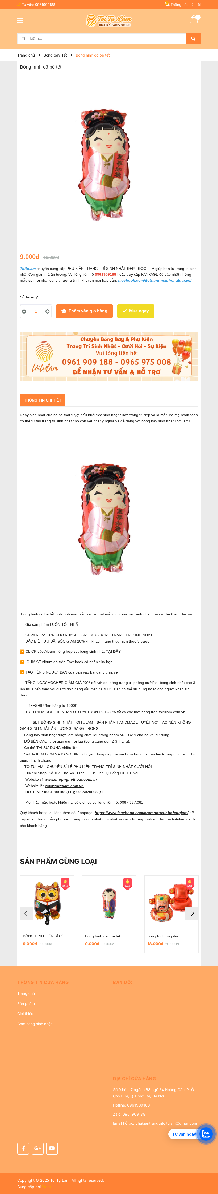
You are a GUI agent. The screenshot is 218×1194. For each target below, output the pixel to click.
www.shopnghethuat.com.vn (71, 779)
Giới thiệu (25, 1013)
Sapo (46, 1186)
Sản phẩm (26, 1003)
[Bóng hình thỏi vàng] (110, 903)
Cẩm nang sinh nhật (34, 1023)
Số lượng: (29, 297)
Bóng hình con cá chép (43, 936)
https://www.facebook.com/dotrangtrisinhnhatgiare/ (141, 813)
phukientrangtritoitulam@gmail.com (166, 1123)
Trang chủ (26, 993)
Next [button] (191, 913)
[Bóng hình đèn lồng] (173, 903)
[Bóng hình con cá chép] (48, 903)
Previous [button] (26, 913)
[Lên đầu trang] (209, 1169)
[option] (48, 914)
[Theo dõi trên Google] (38, 1149)
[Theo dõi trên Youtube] (52, 1149)
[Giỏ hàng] (194, 22)
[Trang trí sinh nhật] (109, 356)
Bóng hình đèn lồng (165, 936)
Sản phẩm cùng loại (58, 861)
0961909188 (45, 4)
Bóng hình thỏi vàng (103, 936)
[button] (61, 982)
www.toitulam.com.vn (64, 786)
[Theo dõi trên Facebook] (23, 1149)
